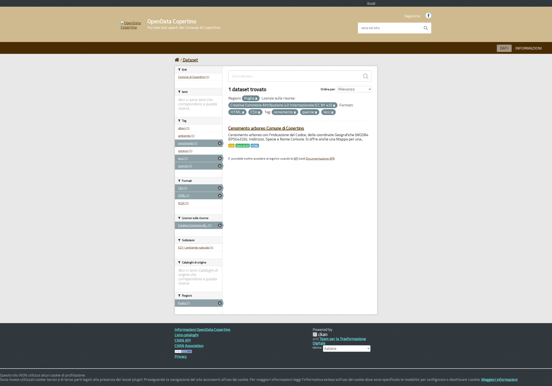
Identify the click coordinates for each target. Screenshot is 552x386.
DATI (504, 48)
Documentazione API (320, 158)
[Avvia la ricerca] (425, 28)
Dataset (190, 59)
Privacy (181, 356)
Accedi (371, 3)
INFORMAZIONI (528, 48)
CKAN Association (189, 346)
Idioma (317, 347)
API (296, 158)
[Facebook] (428, 16)
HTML (254, 146)
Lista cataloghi (186, 335)
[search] (366, 76)
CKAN (320, 334)
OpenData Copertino (183, 24)
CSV (231, 146)
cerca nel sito (370, 28)
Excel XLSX (242, 146)
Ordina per (328, 89)
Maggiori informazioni (499, 379)
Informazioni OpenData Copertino (202, 329)
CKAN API (183, 340)
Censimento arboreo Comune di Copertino (266, 128)
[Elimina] (256, 98)
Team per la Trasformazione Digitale (339, 341)
